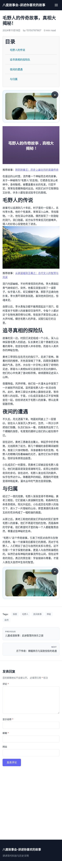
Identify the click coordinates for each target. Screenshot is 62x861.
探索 (15, 614)
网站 (5, 746)
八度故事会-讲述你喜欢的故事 (24, 5)
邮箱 (6, 733)
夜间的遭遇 (16, 69)
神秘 (49, 614)
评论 (6, 684)
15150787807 (33, 30)
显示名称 (8, 719)
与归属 (13, 79)
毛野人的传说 (17, 50)
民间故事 (37, 614)
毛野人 (25, 614)
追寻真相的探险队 (20, 59)
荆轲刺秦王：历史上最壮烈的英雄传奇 (37, 169)
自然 (6, 620)
